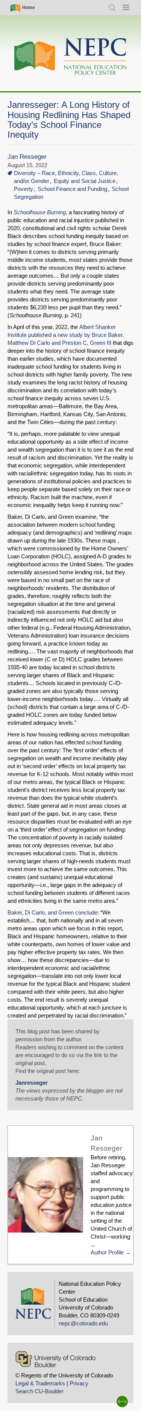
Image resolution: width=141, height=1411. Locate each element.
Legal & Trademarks (40, 1383)
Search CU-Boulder (39, 1391)
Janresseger (31, 1082)
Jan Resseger (27, 156)
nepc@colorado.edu (83, 1323)
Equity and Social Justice (84, 181)
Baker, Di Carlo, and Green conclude (52, 912)
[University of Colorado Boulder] (55, 1359)
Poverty (23, 189)
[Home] (70, 56)
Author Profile (107, 1252)
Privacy (79, 1383)
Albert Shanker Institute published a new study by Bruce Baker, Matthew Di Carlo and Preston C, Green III (66, 335)
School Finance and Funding (72, 189)
